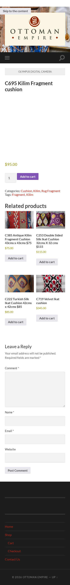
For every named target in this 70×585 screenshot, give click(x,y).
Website (10, 449)
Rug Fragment (50, 191)
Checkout (14, 551)
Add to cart (27, 176)
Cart (11, 543)
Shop (8, 535)
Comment (12, 368)
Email (9, 431)
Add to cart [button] (15, 258)
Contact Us (12, 559)
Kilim (36, 191)
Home (9, 526)
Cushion (26, 191)
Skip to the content (15, 11)
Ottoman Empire (35, 577)
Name (9, 412)
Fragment (18, 194)
